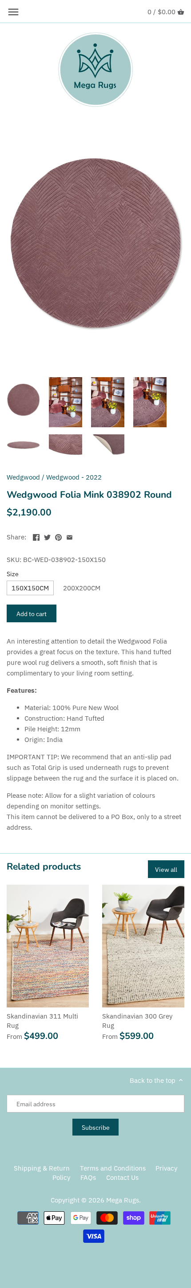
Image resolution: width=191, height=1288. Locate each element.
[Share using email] (69, 536)
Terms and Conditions (113, 1168)
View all (166, 869)
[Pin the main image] (58, 536)
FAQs (88, 1177)
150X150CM (30, 588)
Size (13, 574)
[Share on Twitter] (47, 536)
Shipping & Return (42, 1168)
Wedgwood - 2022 (74, 477)
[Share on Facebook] (36, 536)
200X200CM (81, 588)
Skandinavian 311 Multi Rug (42, 1021)
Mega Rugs (122, 1200)
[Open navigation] (13, 12)
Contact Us (122, 1177)
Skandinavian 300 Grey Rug (137, 1021)
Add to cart (31, 613)
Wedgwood (23, 477)
